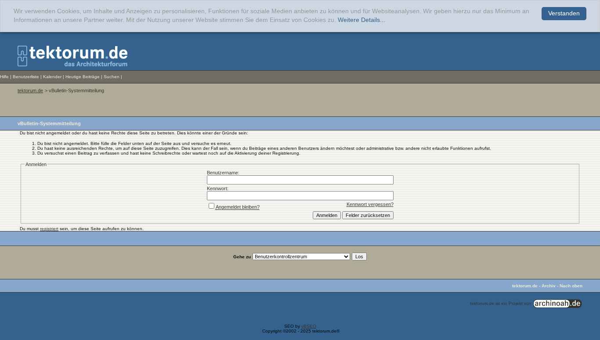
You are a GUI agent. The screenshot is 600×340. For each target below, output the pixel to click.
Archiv (549, 285)
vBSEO (308, 326)
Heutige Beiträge (82, 76)
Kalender (52, 76)
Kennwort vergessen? (370, 204)
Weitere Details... (361, 20)
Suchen (111, 76)
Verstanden (564, 13)
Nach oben (571, 285)
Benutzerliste (26, 76)
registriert (49, 228)
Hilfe (4, 76)
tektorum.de (30, 90)
